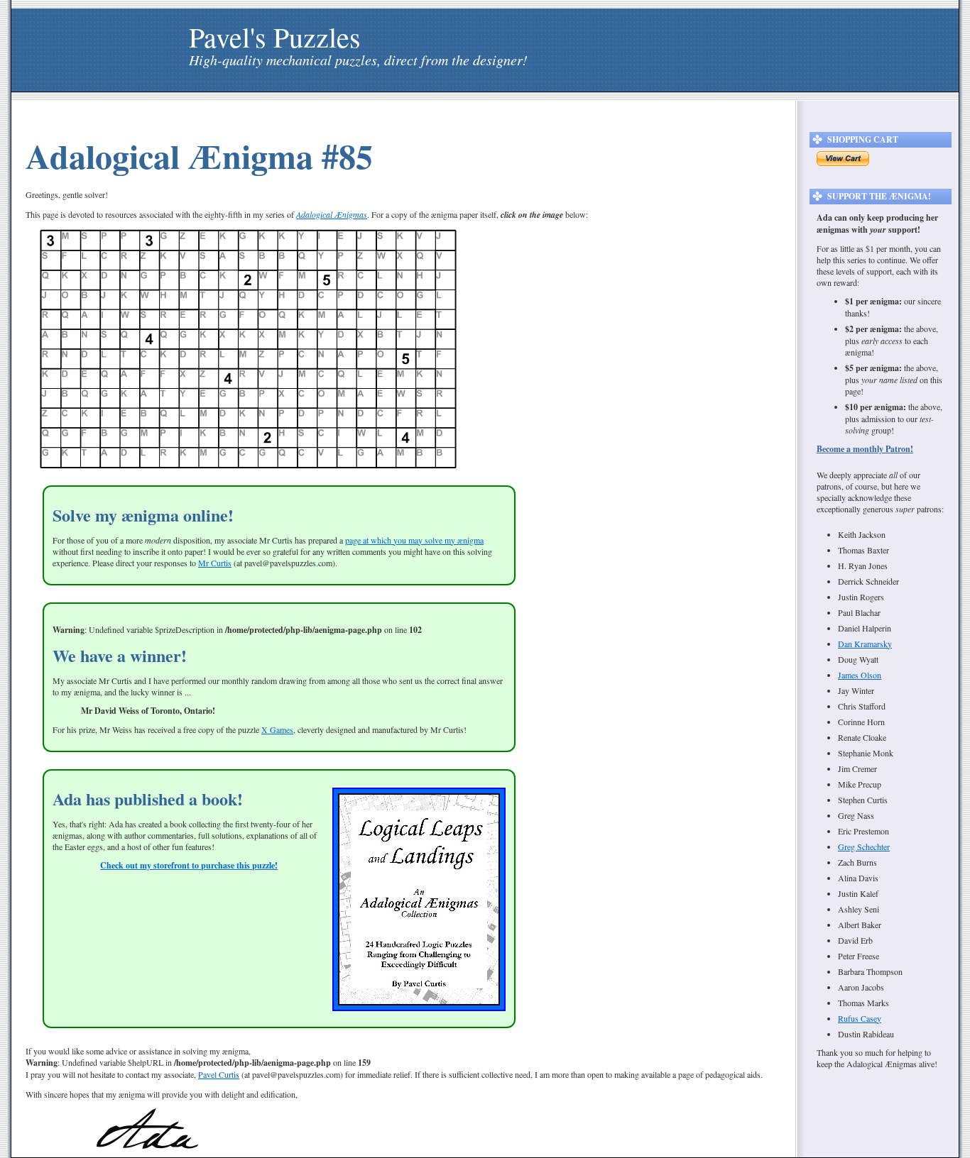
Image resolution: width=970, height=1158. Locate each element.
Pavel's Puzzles (275, 36)
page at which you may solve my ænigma (414, 540)
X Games (277, 729)
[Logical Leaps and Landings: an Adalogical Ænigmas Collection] (419, 1007)
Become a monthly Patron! (865, 449)
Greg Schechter (864, 846)
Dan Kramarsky (865, 643)
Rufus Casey (859, 1018)
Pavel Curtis (218, 1074)
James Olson (859, 674)
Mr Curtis (214, 562)
